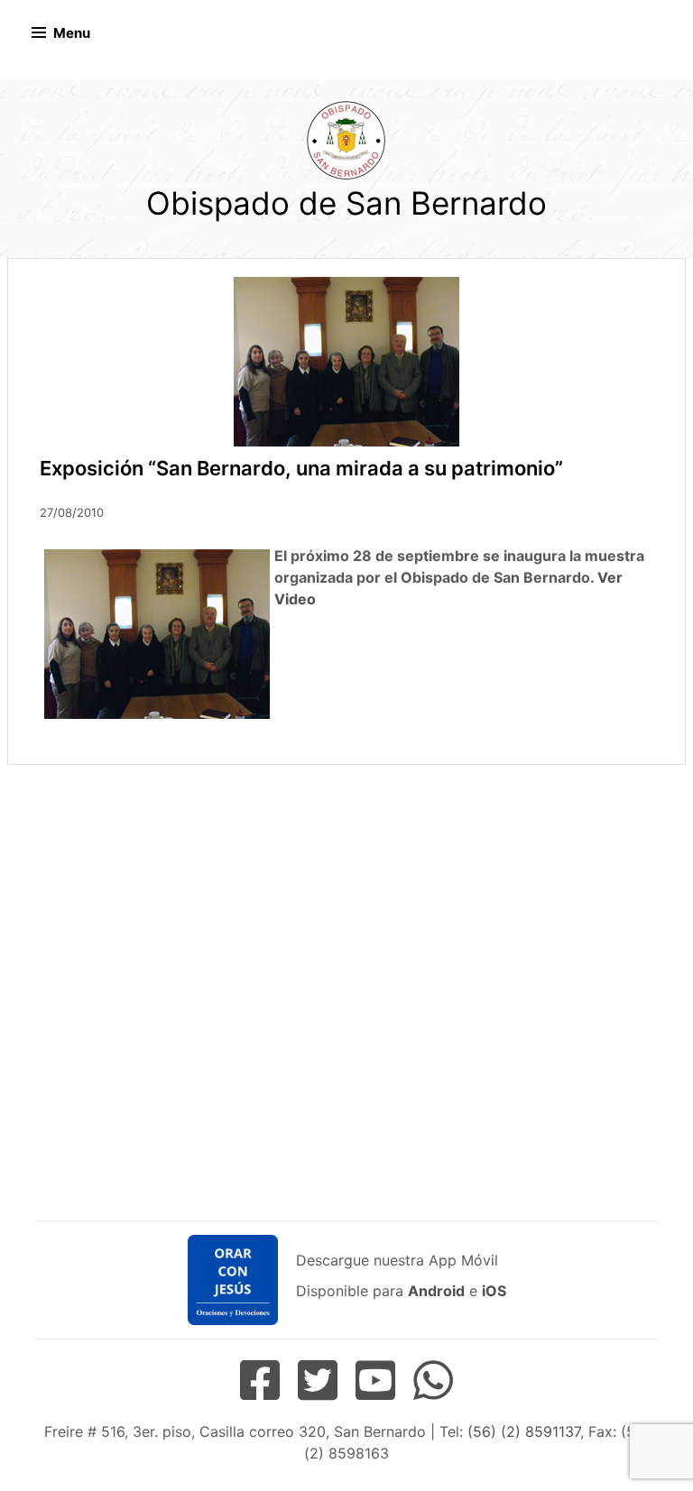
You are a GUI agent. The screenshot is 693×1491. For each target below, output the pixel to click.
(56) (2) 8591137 (523, 1431)
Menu (71, 32)
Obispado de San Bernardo (346, 203)
